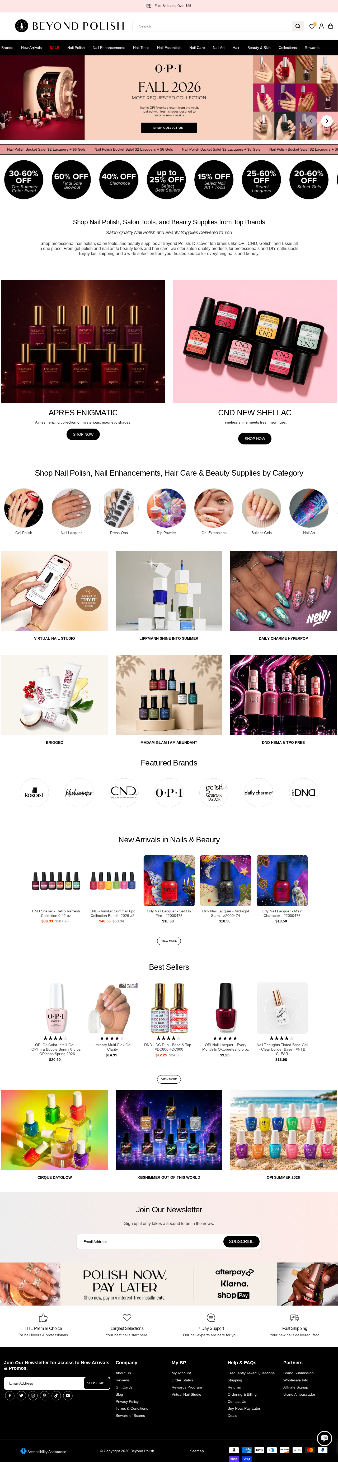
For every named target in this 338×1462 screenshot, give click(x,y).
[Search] (298, 26)
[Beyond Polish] (71, 26)
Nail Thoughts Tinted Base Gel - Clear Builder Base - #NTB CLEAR (282, 1049)
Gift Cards (124, 1387)
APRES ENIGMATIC (83, 412)
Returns (234, 1387)
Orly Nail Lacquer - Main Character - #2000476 (282, 913)
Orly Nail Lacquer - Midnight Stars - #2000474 (225, 913)
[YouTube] (68, 1395)
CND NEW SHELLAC (255, 412)
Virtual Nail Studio (186, 1394)
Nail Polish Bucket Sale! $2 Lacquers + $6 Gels (107, 149)
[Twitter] (21, 1395)
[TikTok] (56, 1395)
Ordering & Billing (242, 1394)
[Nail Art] (309, 508)
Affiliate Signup (295, 1387)
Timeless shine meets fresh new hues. (255, 422)
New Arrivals (31, 47)
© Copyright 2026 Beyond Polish (127, 1451)
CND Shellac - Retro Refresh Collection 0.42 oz (56, 913)
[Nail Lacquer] (71, 508)
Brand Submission (298, 1373)
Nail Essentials (169, 47)
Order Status (182, 1380)
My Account (181, 1373)
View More (169, 940)
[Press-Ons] (119, 508)
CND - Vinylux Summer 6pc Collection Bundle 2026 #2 (112, 913)
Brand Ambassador (299, 1394)
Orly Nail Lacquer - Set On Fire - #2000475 (169, 913)
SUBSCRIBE (97, 1383)
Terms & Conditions (132, 1408)
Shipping (235, 1380)
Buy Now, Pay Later (244, 1408)
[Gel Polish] (24, 508)
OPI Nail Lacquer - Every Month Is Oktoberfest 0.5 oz (225, 1047)
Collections (288, 47)
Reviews (123, 1380)
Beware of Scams (130, 1415)
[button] (324, 1438)
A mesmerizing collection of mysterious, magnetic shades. (83, 422)
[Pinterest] (44, 1395)
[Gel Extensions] (214, 508)
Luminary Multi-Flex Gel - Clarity (112, 1047)
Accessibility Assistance (46, 1452)
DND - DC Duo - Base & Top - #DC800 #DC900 (169, 1047)
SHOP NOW (83, 434)
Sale (54, 47)
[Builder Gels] (261, 508)
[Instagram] (33, 1395)
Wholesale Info (295, 1380)
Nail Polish (76, 47)
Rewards (312, 47)
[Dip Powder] (166, 508)
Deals (232, 1415)
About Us (123, 1373)
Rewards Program (187, 1387)
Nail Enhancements (109, 47)
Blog (119, 1394)
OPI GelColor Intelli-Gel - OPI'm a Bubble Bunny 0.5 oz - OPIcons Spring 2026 (56, 1049)
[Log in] (321, 26)
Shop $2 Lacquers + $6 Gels (188, 5)
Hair (236, 47)
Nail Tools (141, 47)
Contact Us (237, 1401)
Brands (7, 47)
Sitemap (197, 1451)
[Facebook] (10, 1395)
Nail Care (197, 47)
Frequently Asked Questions (251, 1373)
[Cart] (330, 26)
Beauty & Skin (259, 47)
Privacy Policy (127, 1401)
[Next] (327, 121)
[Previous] (311, 121)
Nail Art (219, 47)
